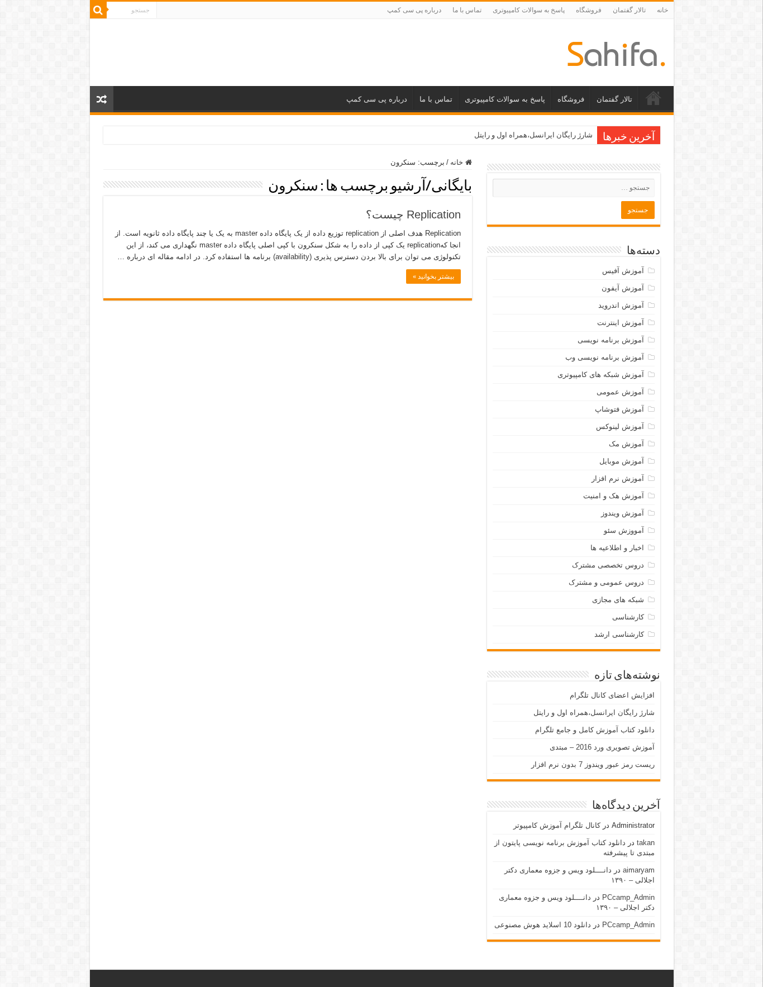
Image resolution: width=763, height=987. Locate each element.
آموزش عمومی (620, 392)
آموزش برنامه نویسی (611, 340)
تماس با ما (466, 10)
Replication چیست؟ (413, 214)
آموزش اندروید (621, 305)
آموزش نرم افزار (618, 478)
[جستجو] (98, 10)
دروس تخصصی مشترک (608, 565)
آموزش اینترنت (620, 322)
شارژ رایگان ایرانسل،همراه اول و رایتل (533, 135)
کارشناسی (628, 617)
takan (646, 842)
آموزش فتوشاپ (619, 409)
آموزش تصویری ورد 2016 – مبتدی (602, 747)
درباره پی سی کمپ (414, 10)
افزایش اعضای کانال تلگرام (612, 695)
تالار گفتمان (629, 10)
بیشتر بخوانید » (433, 276)
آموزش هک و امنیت (613, 496)
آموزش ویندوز (622, 513)
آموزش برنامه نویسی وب (604, 357)
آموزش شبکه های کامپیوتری (600, 374)
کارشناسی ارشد (619, 634)
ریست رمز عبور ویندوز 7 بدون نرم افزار (593, 764)
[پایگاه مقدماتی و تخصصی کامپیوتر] (616, 52)
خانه (662, 10)
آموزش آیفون (623, 288)
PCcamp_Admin (628, 897)
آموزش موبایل (621, 461)
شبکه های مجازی (618, 599)
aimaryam (639, 870)
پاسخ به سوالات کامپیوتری (529, 10)
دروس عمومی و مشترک (606, 582)
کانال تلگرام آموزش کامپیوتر (556, 825)
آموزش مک (626, 444)
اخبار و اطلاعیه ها (617, 547)
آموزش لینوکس (620, 426)
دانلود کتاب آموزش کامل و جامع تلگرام (595, 730)
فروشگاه (589, 10)
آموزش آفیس (623, 270)
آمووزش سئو (624, 530)
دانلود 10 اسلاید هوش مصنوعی (542, 925)
